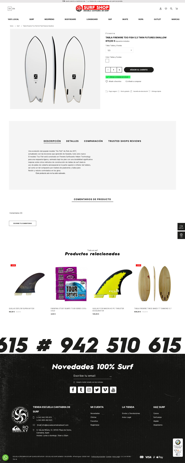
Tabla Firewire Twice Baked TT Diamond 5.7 (153, 308)
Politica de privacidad (98, 456)
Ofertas (93, 417)
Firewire (110, 33)
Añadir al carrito (139, 70)
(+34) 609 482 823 (44, 420)
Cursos (156, 413)
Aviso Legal (126, 417)
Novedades (95, 413)
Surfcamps (157, 417)
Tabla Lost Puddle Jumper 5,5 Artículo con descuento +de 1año (117, 187)
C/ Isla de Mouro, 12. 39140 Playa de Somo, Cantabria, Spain (54, 431)
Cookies (108, 456)
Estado (26, 182)
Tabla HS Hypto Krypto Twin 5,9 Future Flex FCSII (65, 185)
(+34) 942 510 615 (44, 417)
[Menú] (181, 440)
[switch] (178, 454)
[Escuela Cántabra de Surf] (92, 8)
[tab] (52, 141)
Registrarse (94, 425)
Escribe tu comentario (22, 223)
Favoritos (94, 421)
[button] (113, 81)
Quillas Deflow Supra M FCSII (21, 308)
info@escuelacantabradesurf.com (55, 425)
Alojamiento (158, 425)
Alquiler (156, 421)
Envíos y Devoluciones (131, 413)
